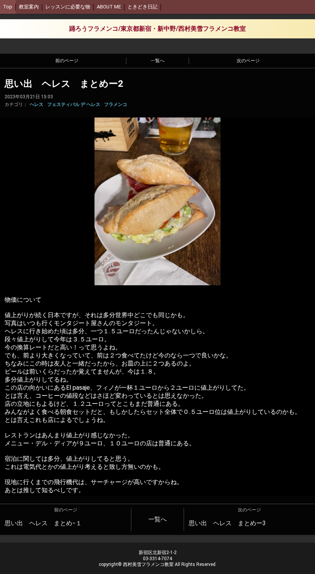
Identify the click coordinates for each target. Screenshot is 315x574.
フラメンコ (115, 104)
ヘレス (36, 104)
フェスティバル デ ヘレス (73, 104)
